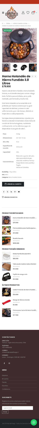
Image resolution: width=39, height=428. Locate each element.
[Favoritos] (28, 12)
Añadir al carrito (14, 184)
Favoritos (5, 386)
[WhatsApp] (35, 2)
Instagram (9, 363)
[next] (35, 76)
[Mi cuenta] (23, 12)
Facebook (3, 191)
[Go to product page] (6, 220)
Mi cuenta (5, 379)
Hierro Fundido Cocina (14, 177)
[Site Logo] (11, 12)
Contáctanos (6, 389)
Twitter (7, 191)
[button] (3, 12)
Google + (15, 191)
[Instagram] (32, 2)
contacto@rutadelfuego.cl (10, 352)
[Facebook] (29, 2)
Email (18, 191)
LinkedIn (11, 191)
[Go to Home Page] (2, 23)
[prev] (32, 76)
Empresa (5, 375)
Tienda (4, 382)
